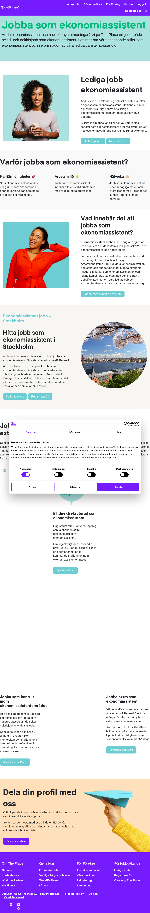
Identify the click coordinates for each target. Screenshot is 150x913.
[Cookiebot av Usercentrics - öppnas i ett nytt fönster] (126, 424)
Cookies (94, 894)
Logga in (142, 4)
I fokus (43, 885)
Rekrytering (84, 880)
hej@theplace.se (49, 894)
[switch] (58, 474)
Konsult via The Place (14, 762)
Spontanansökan (65, 570)
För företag (113, 4)
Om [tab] (119, 432)
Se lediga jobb (93, 141)
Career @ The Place (127, 880)
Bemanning (84, 885)
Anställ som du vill (88, 870)
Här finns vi (9, 885)
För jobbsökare (93, 4)
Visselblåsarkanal (14, 897)
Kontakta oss (133, 11)
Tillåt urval (75, 487)
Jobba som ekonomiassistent (103, 294)
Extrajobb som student (121, 750)
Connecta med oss (16, 841)
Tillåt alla (117, 487)
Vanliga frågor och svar (54, 875)
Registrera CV (118, 141)
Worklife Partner (12, 880)
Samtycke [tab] (31, 432)
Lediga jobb (73, 4)
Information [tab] (75, 432)
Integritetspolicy (74, 894)
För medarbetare (50, 870)
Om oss (128, 4)
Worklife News (48, 880)
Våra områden (86, 875)
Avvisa (32, 487)
